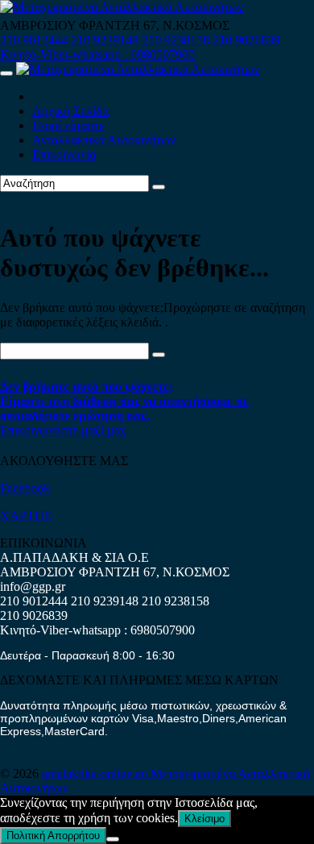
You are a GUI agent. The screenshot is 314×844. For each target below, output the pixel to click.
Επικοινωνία (64, 154)
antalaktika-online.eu (96, 773)
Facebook (25, 488)
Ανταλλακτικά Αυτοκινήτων (104, 140)
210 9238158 (177, 40)
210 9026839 (246, 40)
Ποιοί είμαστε (68, 125)
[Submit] (158, 187)
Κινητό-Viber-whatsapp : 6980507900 (97, 54)
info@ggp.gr (32, 586)
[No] (112, 839)
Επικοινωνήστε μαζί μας (63, 430)
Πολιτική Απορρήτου (53, 835)
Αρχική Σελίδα (70, 111)
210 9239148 (104, 40)
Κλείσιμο (204, 819)
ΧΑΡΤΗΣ (26, 515)
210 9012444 (34, 40)
